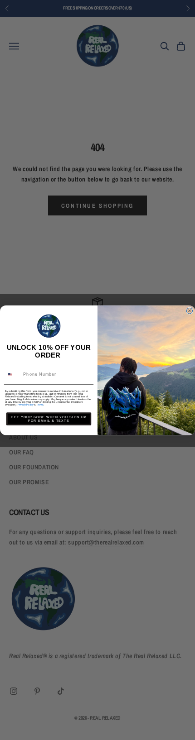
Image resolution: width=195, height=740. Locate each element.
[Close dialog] (189, 311)
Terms (39, 404)
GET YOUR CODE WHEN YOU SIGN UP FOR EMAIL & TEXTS (48, 418)
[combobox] (13, 374)
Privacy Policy (26, 404)
